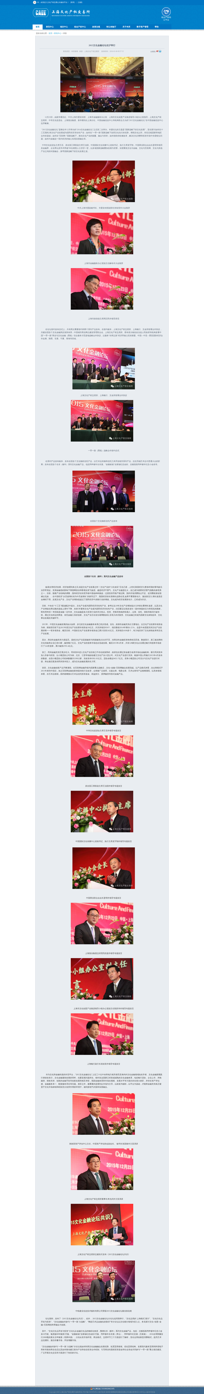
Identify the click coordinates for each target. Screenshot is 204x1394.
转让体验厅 (111, 27)
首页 (38, 27)
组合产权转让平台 (166, 18)
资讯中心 (50, 27)
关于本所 (126, 27)
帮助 (157, 27)
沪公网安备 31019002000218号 (103, 1389)
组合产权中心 (80, 27)
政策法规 (96, 27)
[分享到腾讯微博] (160, 52)
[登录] (72, 2)
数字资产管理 (142, 27)
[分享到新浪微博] (157, 52)
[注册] (80, 2)
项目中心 (64, 27)
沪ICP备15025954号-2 (90, 1392)
